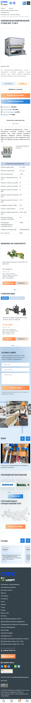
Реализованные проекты (8, 587)
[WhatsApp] (15, 666)
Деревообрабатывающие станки (9, 10)
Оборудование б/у (6, 636)
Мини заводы (5, 630)
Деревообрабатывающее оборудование (13, 621)
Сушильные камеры (7, 633)
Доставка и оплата (6, 590)
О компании (4, 598)
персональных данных (7, 393)
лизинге (12, 112)
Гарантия (6, 114)
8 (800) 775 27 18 (9, 650)
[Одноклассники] (5, 666)
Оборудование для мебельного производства (14, 624)
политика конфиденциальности (20, 677)
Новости (3, 604)
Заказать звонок (8, 656)
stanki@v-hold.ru (8, 662)
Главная (3, 8)
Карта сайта (4, 680)
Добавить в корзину (15, 89)
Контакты (3, 616)
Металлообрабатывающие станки (11, 618)
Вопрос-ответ (5, 613)
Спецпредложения (17, 298)
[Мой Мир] (8, 666)
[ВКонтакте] (2, 666)
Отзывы (4, 541)
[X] (12, 666)
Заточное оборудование (8, 627)
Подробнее (21, 283)
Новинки (5, 298)
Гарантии (3, 593)
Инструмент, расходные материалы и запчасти (15, 638)
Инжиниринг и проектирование (10, 584)
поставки (9, 109)
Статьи (3, 607)
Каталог (11, 8)
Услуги (3, 601)
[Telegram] (18, 666)
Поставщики (4, 596)
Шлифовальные (5, 12)
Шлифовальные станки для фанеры (10, 14)
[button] (24, 3)
